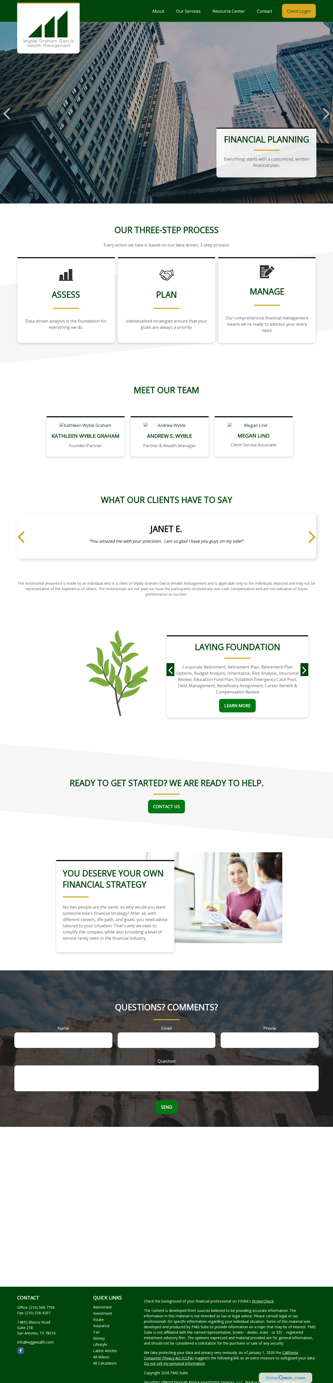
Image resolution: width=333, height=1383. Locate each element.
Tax (96, 1332)
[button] (158, 11)
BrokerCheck (263, 1301)
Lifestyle (100, 1344)
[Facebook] (20, 1350)
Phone (269, 1028)
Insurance (101, 1325)
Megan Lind (254, 435)
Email (166, 1028)
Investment (102, 1313)
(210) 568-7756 (42, 1307)
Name (63, 1028)
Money (99, 1338)
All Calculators (105, 1363)
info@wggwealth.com (35, 1342)
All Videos (101, 1356)
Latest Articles (105, 1350)
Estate (98, 1319)
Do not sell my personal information (174, 1363)
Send (166, 1107)
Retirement (102, 1307)
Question (167, 1061)
